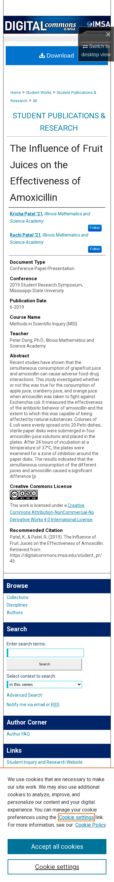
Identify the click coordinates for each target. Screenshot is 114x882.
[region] (57, 825)
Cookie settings (76, 817)
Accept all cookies (57, 846)
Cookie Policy (90, 825)
